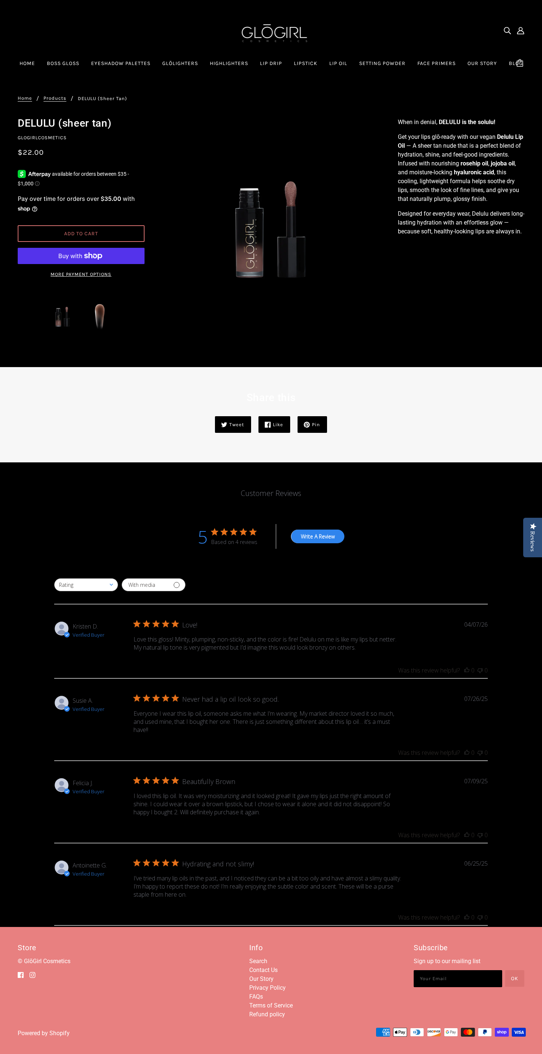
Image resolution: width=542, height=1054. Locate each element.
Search (258, 961)
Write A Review (318, 536)
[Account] (520, 30)
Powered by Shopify (44, 1033)
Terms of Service (271, 1005)
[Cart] (521, 63)
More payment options (81, 274)
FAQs (256, 996)
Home (25, 98)
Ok (514, 978)
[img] (507, 30)
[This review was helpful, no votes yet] (466, 670)
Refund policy (267, 1014)
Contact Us (263, 969)
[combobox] (86, 584)
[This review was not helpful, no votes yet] (480, 670)
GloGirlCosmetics (42, 137)
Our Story (261, 978)
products (55, 98)
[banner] (271, 30)
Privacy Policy (267, 987)
